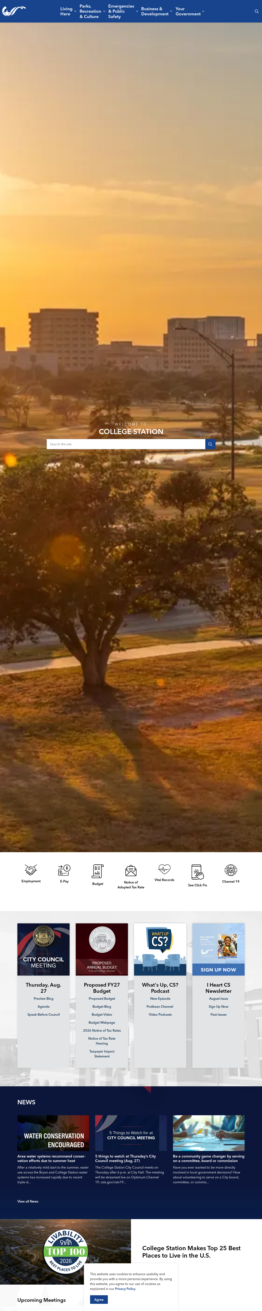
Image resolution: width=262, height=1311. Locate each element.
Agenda (44, 1006)
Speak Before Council (43, 1014)
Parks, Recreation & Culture (90, 11)
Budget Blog (102, 1006)
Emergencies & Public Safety (121, 11)
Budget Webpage (102, 1022)
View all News (27, 1201)
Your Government (188, 11)
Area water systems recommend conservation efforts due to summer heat (51, 1158)
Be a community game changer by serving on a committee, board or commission (208, 1158)
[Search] (210, 444)
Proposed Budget (102, 998)
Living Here (66, 11)
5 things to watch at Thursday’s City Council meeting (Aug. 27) (125, 1158)
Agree (99, 1299)
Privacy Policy (125, 1289)
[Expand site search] (256, 11)
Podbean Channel (160, 1006)
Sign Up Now (218, 1006)
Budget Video (102, 1014)
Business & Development (154, 11)
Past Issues (219, 1014)
